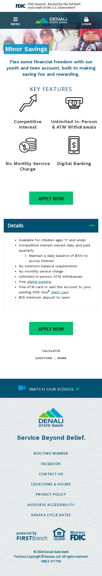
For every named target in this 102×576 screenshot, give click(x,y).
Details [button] (16, 225)
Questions (43, 358)
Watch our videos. (52, 389)
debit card (59, 292)
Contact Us (51, 474)
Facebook (51, 464)
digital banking (39, 282)
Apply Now (51, 199)
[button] (87, 20)
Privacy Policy (51, 494)
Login (86, 24)
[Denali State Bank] (51, 20)
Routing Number (51, 453)
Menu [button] (15, 24)
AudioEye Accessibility (51, 505)
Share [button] (62, 358)
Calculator (51, 351)
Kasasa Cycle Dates (51, 515)
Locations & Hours (51, 484)
